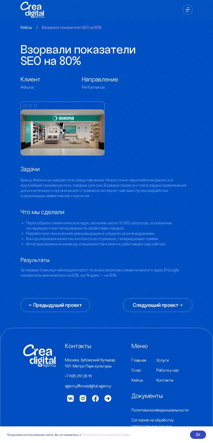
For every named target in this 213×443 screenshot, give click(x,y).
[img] (39, 355)
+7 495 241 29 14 (78, 376)
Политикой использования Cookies (106, 434)
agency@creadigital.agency (88, 386)
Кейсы (26, 27)
